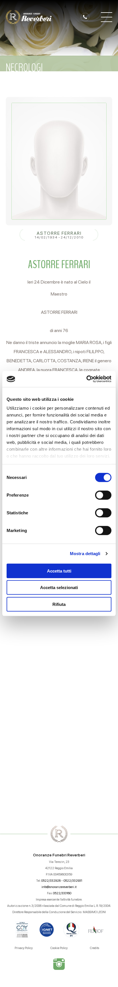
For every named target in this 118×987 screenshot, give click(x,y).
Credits (94, 948)
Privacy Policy (24, 948)
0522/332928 (51, 881)
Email (15, 632)
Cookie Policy (59, 948)
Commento (22, 665)
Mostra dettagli (85, 553)
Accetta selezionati (59, 587)
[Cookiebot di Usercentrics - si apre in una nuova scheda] (86, 379)
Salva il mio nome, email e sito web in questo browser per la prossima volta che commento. (61, 751)
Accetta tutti (59, 570)
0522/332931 (73, 881)
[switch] (103, 494)
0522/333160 (62, 893)
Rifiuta (59, 604)
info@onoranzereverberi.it (59, 887)
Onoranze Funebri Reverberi (59, 855)
